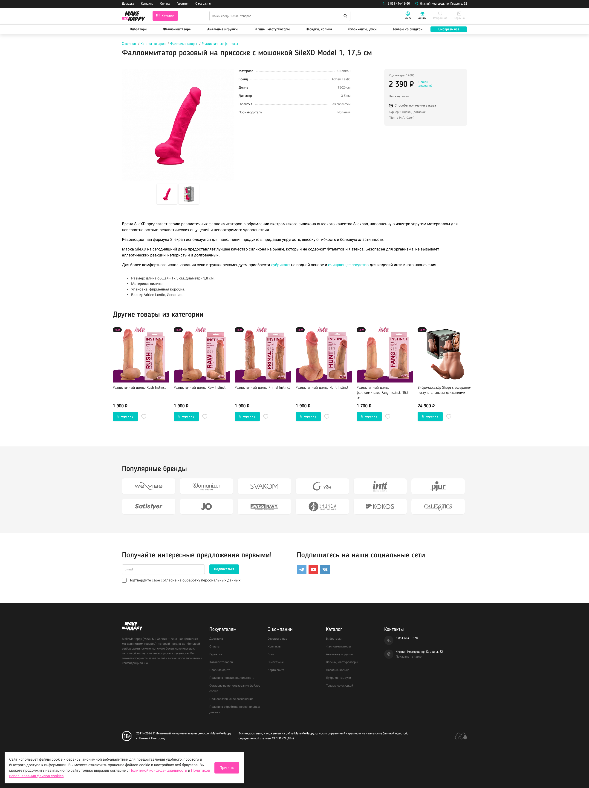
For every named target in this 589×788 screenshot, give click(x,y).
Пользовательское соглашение (231, 699)
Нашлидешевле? (425, 84)
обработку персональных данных (211, 580)
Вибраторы (138, 29)
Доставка (128, 4)
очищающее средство (348, 265)
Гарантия (183, 4)
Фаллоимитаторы (177, 29)
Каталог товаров (153, 44)
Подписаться (224, 569)
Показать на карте (409, 657)
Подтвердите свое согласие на (184, 580)
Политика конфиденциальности (231, 678)
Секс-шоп (129, 44)
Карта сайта (276, 670)
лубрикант (280, 265)
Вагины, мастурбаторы (272, 29)
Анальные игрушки (222, 29)
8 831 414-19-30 (399, 4)
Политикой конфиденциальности (158, 770)
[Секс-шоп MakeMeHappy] (133, 17)
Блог (271, 654)
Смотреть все (448, 29)
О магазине (203, 4)
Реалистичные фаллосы (220, 44)
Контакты (147, 4)
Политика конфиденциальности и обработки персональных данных (170, 761)
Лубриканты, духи (362, 29)
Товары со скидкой (408, 29)
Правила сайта (219, 670)
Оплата (165, 4)
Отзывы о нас (277, 639)
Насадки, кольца (319, 29)
